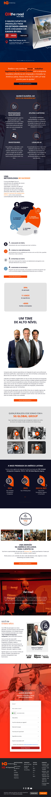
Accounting (26, 770)
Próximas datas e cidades (45, 784)
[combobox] (14, 713)
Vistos (35, 762)
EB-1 (34, 768)
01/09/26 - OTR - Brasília (45, 768)
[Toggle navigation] (45, 3)
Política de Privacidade (28, 744)
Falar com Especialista (25, 83)
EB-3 (34, 770)
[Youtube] (31, 788)
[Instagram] (26, 788)
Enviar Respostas (25, 748)
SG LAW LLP (16, 768)
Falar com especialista (25, 164)
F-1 (33, 772)
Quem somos (17, 766)
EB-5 (34, 776)
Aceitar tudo (43, 793)
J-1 (33, 766)
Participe (24, 38)
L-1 (33, 774)
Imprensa (16, 778)
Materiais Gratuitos (16, 775)
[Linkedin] (28, 788)
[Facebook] (23, 788)
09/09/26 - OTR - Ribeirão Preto (45, 775)
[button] (46, 485)
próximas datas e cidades (25, 609)
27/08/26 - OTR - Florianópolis (45, 765)
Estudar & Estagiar (26, 767)
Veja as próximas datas (25, 563)
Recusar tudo (34, 793)
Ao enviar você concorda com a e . (26, 744)
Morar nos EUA (27, 764)
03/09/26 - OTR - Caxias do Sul (45, 772)
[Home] (7, 763)
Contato (16, 772)
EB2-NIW (35, 764)
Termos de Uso (35, 744)
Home (15, 764)
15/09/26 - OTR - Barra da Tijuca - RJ (45, 780)
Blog (15, 770)
